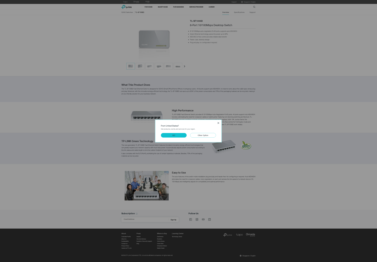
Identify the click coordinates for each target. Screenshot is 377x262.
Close (218, 123)
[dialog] (188, 131)
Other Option (203, 135)
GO (173, 135)
